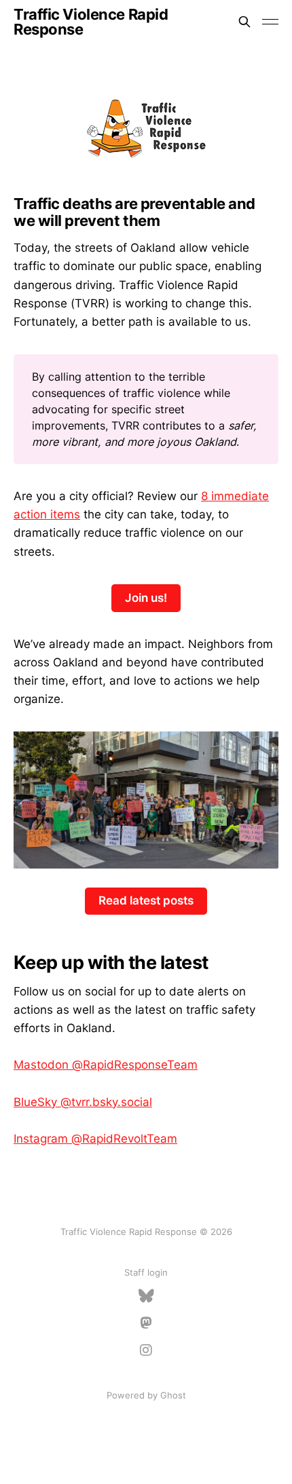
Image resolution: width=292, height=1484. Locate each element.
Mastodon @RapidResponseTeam (106, 1064)
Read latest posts (146, 900)
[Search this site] (244, 22)
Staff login (146, 1272)
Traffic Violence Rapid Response (91, 22)
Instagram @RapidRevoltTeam (95, 1138)
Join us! (146, 598)
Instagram (146, 1350)
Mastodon (146, 1323)
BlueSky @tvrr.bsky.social (83, 1102)
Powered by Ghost (146, 1395)
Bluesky (146, 1296)
